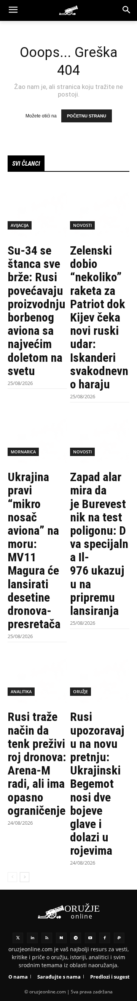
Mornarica (23, 452)
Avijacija (20, 225)
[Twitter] (18, 938)
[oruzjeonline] (68, 10)
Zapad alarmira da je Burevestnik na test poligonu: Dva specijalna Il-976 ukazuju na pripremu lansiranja (99, 544)
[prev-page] (12, 877)
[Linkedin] (32, 938)
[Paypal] (119, 938)
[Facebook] (104, 938)
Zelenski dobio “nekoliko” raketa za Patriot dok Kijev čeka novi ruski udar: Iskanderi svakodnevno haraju (99, 317)
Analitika (21, 691)
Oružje (80, 691)
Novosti (82, 225)
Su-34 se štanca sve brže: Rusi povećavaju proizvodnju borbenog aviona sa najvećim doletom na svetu (36, 310)
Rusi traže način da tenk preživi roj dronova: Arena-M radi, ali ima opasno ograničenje (37, 763)
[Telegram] (75, 938)
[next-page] (24, 877)
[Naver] (61, 938)
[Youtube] (90, 938)
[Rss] (46, 938)
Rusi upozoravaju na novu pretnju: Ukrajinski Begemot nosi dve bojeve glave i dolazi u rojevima (97, 784)
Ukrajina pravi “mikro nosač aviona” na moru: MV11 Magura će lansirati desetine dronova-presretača (34, 550)
